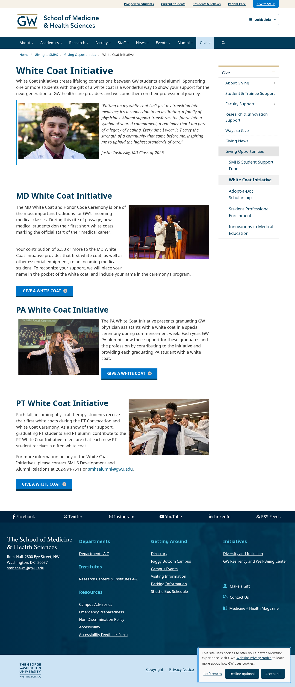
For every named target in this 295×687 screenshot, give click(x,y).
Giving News (236, 140)
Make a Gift (240, 586)
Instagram (124, 516)
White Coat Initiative (250, 179)
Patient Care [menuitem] (237, 4)
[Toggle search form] (223, 42)
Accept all (273, 674)
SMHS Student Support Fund (251, 165)
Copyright (154, 669)
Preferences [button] (213, 674)
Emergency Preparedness (101, 612)
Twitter (75, 516)
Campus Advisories (95, 604)
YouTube (173, 516)
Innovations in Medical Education (251, 230)
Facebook (25, 516)
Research (77, 42)
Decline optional (242, 674)
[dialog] (244, 665)
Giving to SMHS (46, 54)
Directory (159, 553)
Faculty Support (239, 103)
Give (204, 42)
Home (24, 54)
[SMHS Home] (60, 21)
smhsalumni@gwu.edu (110, 469)
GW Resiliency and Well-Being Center (255, 561)
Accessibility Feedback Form (103, 634)
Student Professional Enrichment (249, 212)
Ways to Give (237, 130)
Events (162, 42)
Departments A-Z (94, 553)
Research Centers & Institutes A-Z (108, 579)
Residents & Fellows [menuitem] (207, 4)
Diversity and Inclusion (243, 553)
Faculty (102, 42)
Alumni (184, 42)
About (25, 42)
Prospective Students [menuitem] (139, 4)
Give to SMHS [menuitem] (266, 4)
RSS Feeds (271, 516)
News (141, 42)
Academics (50, 42)
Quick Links (263, 20)
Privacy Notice (181, 669)
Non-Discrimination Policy (101, 619)
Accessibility (89, 627)
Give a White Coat (41, 290)
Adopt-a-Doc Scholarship (241, 194)
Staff (122, 42)
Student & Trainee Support (250, 93)
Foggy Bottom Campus (171, 561)
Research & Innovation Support (246, 117)
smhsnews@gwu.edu (25, 568)
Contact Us (239, 597)
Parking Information (169, 583)
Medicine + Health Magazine (254, 608)
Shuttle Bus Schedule (169, 591)
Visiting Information (168, 576)
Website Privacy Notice (253, 658)
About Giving (237, 83)
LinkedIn (222, 516)
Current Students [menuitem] (173, 4)
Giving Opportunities (80, 54)
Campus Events (164, 568)
